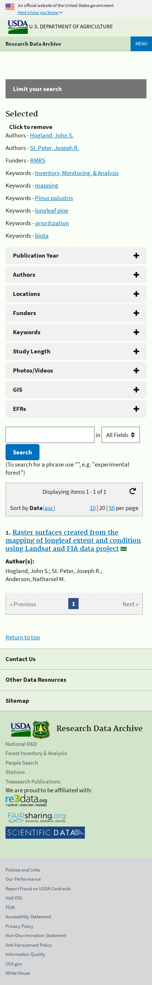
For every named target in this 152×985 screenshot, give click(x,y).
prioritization (52, 223)
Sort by (32, 508)
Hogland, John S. (51, 135)
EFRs (19, 409)
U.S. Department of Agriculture (70, 26)
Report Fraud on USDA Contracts (38, 889)
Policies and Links (23, 870)
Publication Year (36, 255)
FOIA (10, 907)
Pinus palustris (54, 198)
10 (93, 508)
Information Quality (25, 954)
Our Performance (23, 879)
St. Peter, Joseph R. (54, 148)
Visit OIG (14, 898)
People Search (22, 762)
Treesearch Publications (33, 781)
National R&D (21, 743)
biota (42, 235)
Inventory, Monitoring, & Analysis (77, 173)
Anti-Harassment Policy (29, 945)
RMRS (37, 160)
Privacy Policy (19, 926)
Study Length (32, 351)
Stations (15, 771)
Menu (141, 44)
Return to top (23, 637)
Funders (24, 313)
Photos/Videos (33, 370)
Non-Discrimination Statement (36, 935)
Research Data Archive (33, 43)
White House (18, 973)
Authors (24, 274)
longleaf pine (51, 210)
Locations (26, 294)
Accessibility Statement (28, 917)
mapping (46, 185)
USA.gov (14, 964)
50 (112, 508)
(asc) (49, 508)
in (98, 435)
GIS (17, 389)
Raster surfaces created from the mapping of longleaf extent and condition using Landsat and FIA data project (73, 541)
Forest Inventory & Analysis (36, 753)
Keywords (27, 332)
